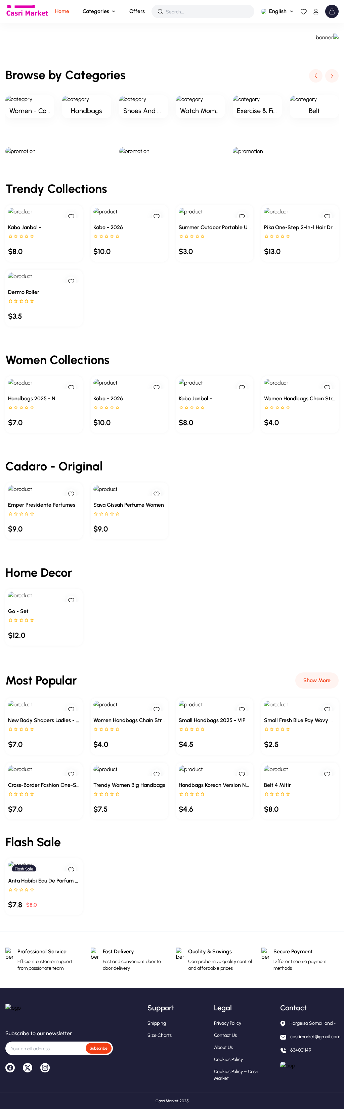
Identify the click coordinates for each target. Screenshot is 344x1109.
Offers (137, 11)
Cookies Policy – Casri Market (236, 1075)
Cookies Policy (228, 1059)
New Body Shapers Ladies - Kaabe (44, 720)
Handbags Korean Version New (215, 785)
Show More (317, 680)
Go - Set (18, 611)
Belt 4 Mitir (277, 785)
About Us (223, 1047)
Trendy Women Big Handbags (129, 785)
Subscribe (99, 1048)
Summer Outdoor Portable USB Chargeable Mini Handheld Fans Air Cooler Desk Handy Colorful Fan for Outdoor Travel (215, 227)
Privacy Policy (227, 1023)
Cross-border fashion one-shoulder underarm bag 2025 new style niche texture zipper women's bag (44, 785)
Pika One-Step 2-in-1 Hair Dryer (300, 227)
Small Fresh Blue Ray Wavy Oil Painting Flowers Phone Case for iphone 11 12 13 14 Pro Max (300, 720)
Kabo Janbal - (24, 227)
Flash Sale (24, 869)
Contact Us (225, 1035)
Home (62, 11)
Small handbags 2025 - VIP (212, 720)
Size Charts (159, 1035)
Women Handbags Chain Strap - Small (300, 398)
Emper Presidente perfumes (41, 505)
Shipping (156, 1023)
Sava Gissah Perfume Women (128, 505)
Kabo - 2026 (108, 227)
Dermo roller (23, 292)
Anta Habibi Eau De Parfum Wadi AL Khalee (44, 880)
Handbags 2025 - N (31, 398)
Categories (96, 11)
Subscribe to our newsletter (38, 1033)
